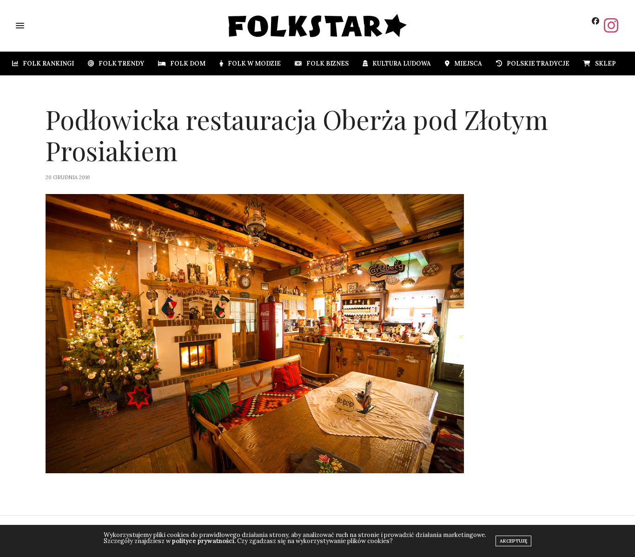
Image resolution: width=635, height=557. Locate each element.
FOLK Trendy (121, 63)
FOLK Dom (187, 63)
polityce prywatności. (204, 541)
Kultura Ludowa (401, 63)
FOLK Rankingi (48, 63)
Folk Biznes (327, 63)
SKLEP (605, 63)
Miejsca (468, 63)
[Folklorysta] (317, 25)
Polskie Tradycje (538, 63)
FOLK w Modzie (254, 63)
